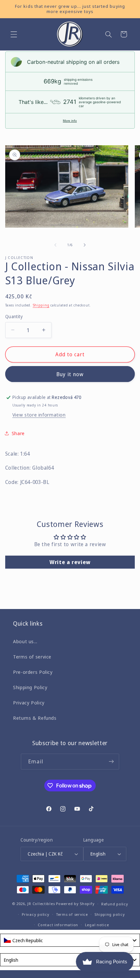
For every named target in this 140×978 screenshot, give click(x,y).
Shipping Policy (30, 687)
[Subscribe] (111, 762)
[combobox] (70, 940)
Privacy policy (35, 914)
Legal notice (97, 924)
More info (70, 120)
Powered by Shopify (75, 903)
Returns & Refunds (35, 718)
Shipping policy (109, 914)
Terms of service (32, 656)
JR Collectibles (41, 903)
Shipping (41, 305)
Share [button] (18, 433)
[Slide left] (55, 245)
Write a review (70, 562)
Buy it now (70, 374)
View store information (39, 414)
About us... (25, 641)
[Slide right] (84, 245)
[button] (13, 34)
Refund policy (114, 903)
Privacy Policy (29, 702)
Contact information (58, 924)
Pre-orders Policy (33, 672)
